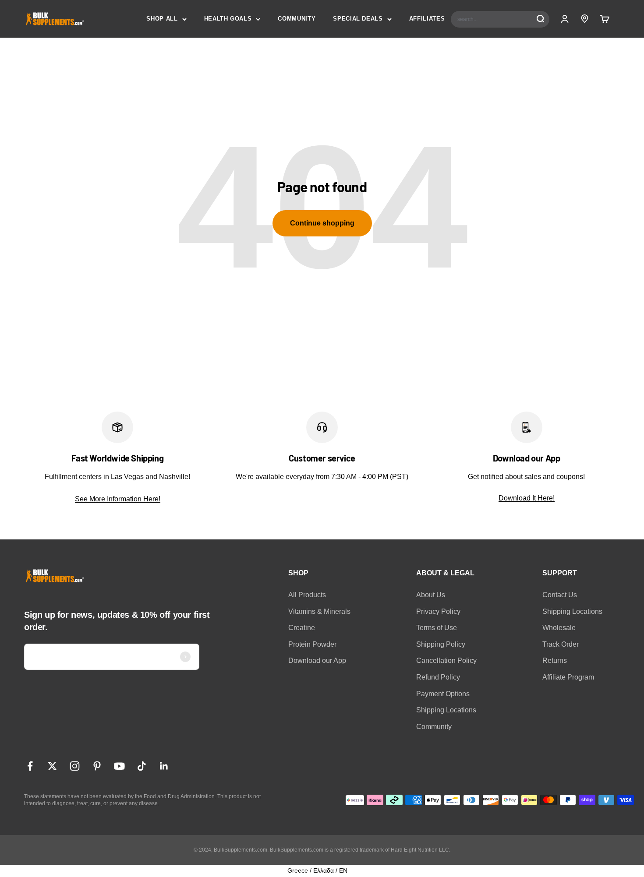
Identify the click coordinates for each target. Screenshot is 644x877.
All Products (307, 595)
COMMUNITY (296, 18)
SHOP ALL (161, 18)
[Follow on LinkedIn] (164, 766)
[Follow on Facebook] (30, 766)
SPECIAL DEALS (357, 18)
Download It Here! (527, 498)
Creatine (301, 627)
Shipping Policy (440, 644)
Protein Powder (312, 644)
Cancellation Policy (446, 660)
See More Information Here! (117, 499)
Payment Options (443, 693)
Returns (554, 660)
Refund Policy (438, 677)
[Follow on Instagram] (75, 766)
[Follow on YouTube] (119, 766)
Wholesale (559, 627)
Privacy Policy (438, 611)
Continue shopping (322, 223)
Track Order (560, 644)
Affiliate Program (568, 677)
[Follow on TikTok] (142, 766)
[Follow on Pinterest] (97, 766)
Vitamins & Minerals (319, 611)
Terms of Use (436, 627)
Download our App (317, 660)
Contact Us (559, 595)
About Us (430, 595)
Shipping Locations (446, 710)
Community (434, 726)
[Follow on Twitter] (52, 766)
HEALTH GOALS (228, 18)
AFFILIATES (427, 18)
